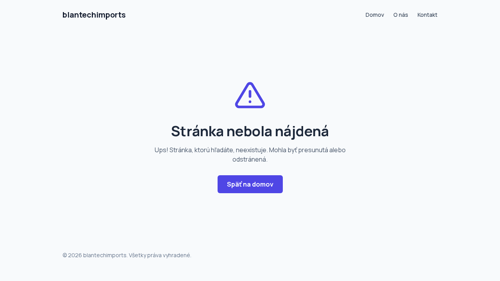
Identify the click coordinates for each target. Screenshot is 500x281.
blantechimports (94, 14)
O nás (400, 14)
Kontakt (428, 14)
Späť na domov (250, 184)
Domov (375, 14)
